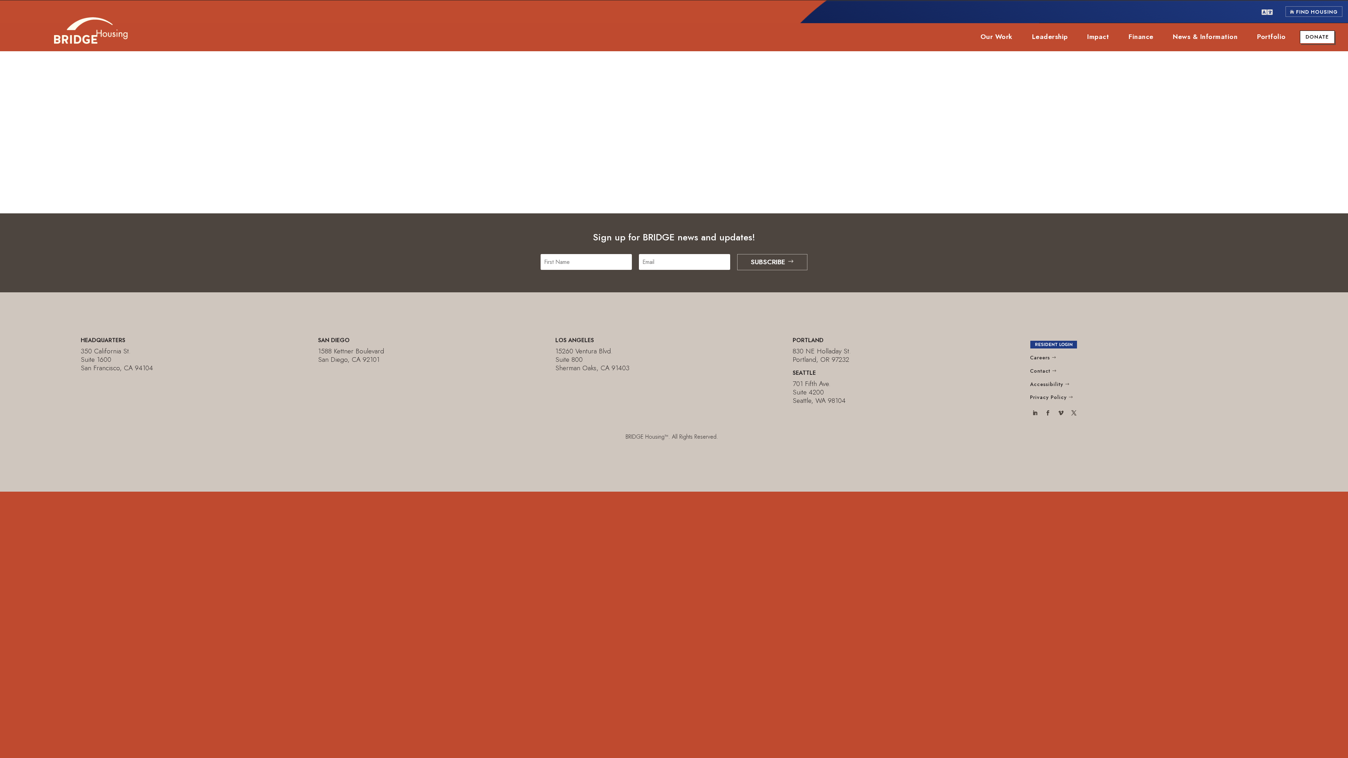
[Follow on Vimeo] (1061, 413)
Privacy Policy (1048, 397)
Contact (1040, 370)
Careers (1040, 357)
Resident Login (1054, 344)
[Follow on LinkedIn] (1035, 413)
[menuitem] (1267, 12)
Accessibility (1046, 384)
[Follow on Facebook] (1048, 413)
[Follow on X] (1074, 413)
